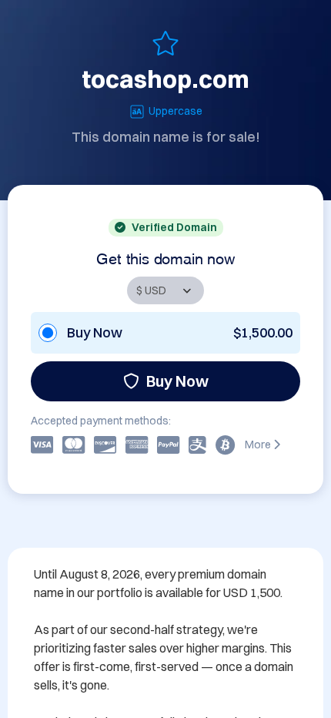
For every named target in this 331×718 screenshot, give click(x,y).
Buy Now (177, 381)
